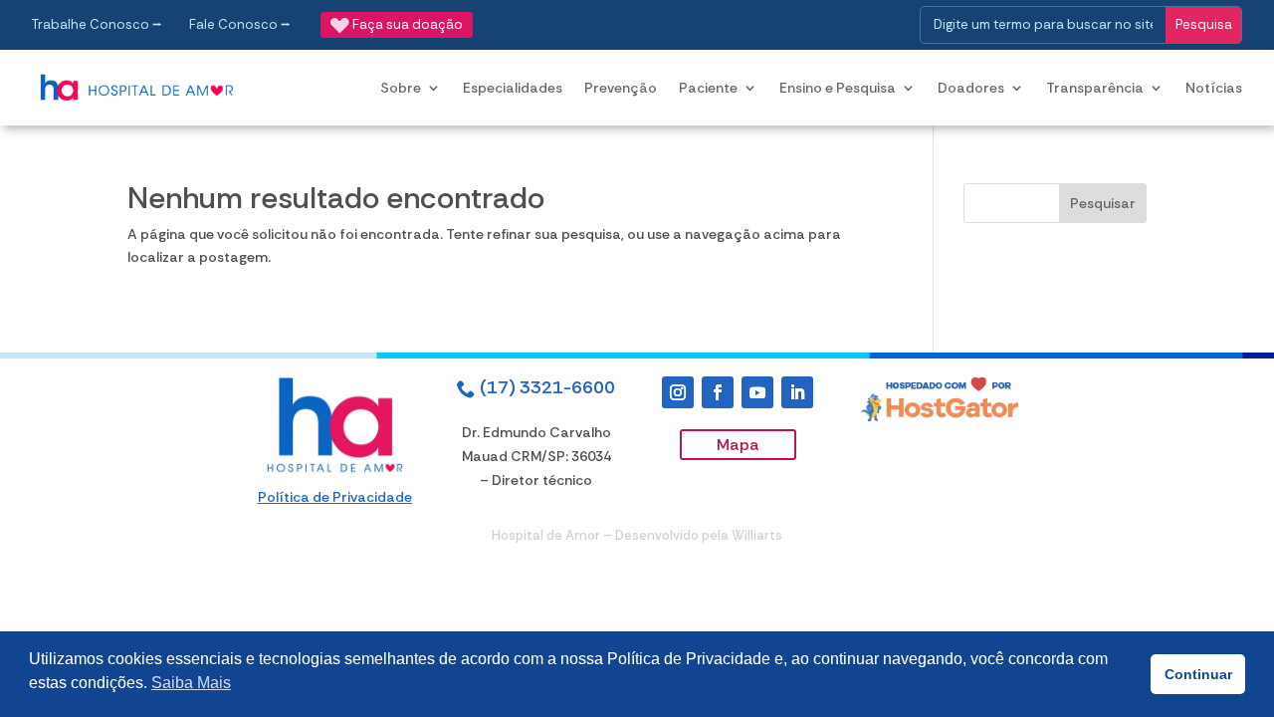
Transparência (1095, 88)
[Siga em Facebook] (718, 392)
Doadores (971, 88)
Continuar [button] (1198, 674)
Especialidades (512, 88)
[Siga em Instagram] (678, 392)
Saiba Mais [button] (191, 682)
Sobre (400, 88)
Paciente (708, 88)
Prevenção (620, 88)
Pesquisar (1103, 203)
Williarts (757, 535)
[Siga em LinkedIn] (797, 392)
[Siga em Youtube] (757, 392)
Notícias (1213, 88)
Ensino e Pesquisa (837, 88)
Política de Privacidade (335, 497)
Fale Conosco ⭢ (240, 24)
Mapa (738, 444)
